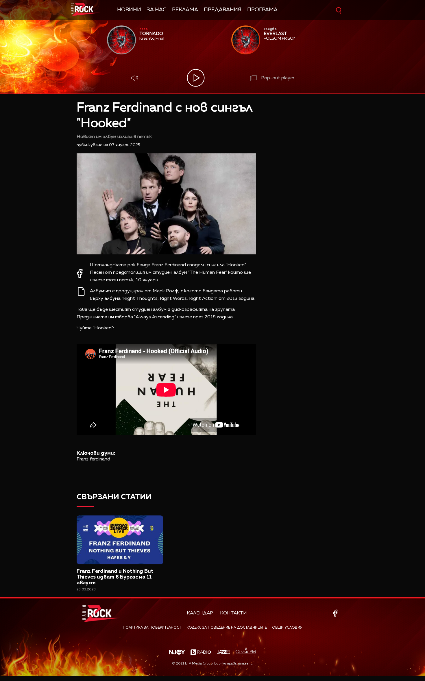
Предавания (222, 9)
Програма (262, 9)
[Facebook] (336, 613)
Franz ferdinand (93, 459)
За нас (156, 9)
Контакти (233, 613)
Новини (129, 9)
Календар (200, 613)
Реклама (185, 9)
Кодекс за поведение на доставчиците (226, 627)
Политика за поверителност (152, 627)
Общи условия (287, 627)
